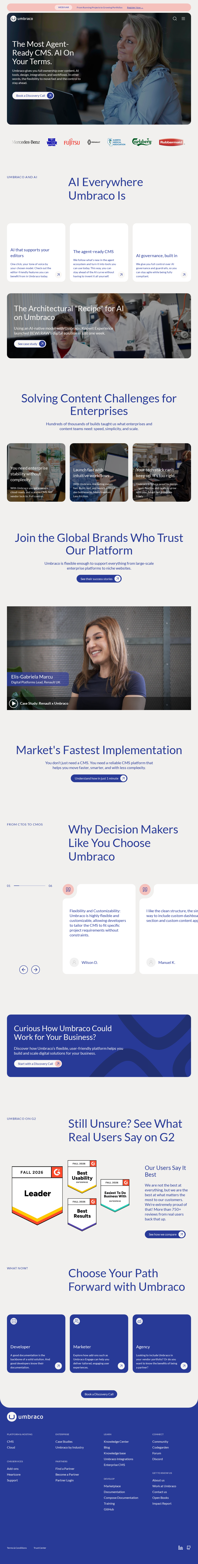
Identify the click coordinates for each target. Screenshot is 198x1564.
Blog (107, 1447)
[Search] (175, 18)
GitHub (109, 1509)
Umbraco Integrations (118, 1459)
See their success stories (97, 579)
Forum (156, 1453)
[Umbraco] (21, 19)
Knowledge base (115, 1453)
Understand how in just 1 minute (96, 778)
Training (109, 1503)
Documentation (114, 1492)
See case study (27, 344)
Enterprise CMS (114, 1464)
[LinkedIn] (180, 1547)
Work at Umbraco (164, 1486)
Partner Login (64, 1480)
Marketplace (112, 1486)
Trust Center (40, 1547)
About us (158, 1480)
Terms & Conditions (17, 1547)
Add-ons (13, 1468)
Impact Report (162, 1503)
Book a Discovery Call (30, 95)
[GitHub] (188, 1547)
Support (12, 1480)
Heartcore (13, 1474)
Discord (157, 1459)
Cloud (11, 1447)
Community (160, 1441)
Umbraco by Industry (69, 1447)
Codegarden (160, 1447)
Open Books (160, 1497)
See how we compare (163, 1234)
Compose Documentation (121, 1497)
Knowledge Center (116, 1441)
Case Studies (64, 1441)
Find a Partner (64, 1468)
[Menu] (183, 18)
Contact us (159, 1492)
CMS (10, 1441)
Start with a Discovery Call (35, 1063)
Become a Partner (67, 1474)
